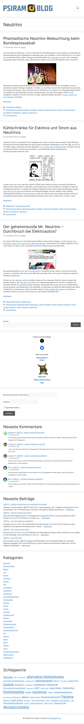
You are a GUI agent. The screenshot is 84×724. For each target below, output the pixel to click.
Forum (42, 360)
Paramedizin (7, 621)
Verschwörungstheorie (11, 652)
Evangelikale (29, 685)
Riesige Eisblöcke (9, 287)
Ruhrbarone (27, 700)
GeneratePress (55, 718)
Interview (6, 612)
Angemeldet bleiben (12, 408)
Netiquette (42, 376)
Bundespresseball (23, 110)
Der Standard (63, 681)
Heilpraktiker (68, 688)
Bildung (6, 569)
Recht (5, 642)
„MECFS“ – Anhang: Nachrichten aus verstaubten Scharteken (25, 504)
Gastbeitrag (7, 588)
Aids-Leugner (22, 677)
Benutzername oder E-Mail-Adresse (16, 395)
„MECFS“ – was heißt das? (12, 538)
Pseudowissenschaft (22, 206)
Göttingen (33, 110)
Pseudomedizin (8, 627)
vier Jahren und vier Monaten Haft (54, 147)
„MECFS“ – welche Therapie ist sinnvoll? (30, 432)
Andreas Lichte (30, 681)
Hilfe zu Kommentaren (42, 380)
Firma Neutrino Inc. (34, 271)
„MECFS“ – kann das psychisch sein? (16, 529)
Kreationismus (16, 697)
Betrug (19, 209)
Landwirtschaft (8, 615)
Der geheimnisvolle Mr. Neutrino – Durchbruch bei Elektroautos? (33, 228)
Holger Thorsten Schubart (47, 110)
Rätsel (5, 639)
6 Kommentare (11, 310)
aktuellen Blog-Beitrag (57, 289)
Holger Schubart (45, 304)
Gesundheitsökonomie (11, 597)
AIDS (15, 677)
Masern (25, 697)
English (5, 575)
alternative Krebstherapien (14, 681)
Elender (11, 432)
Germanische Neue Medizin (14, 688)
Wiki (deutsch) (42, 358)
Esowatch (19, 685)
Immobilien (7, 113)
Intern (50, 692)
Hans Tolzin (44, 688)
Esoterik (6, 581)
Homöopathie (8, 600)
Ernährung (7, 578)
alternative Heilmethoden (45, 677)
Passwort (6, 402)
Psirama (6, 636)
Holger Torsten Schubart (66, 110)
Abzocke (8, 677)
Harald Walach (55, 688)
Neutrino (25, 113)
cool (4, 572)
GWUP (37, 688)
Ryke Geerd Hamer (38, 700)
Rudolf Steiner (17, 700)
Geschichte (7, 591)
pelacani (11, 444)
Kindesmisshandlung (63, 692)
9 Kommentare (11, 214)
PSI (4, 633)
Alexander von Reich (58, 57)
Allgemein (6, 563)
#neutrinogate (11, 110)
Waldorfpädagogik (37, 703)
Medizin (6, 618)
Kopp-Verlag (7, 697)
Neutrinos (23, 211)
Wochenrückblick (16, 707)
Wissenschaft (26, 302)
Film (4, 584)
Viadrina (27, 703)
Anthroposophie (9, 566)
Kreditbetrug (16, 113)
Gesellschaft (10, 107)
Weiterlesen (7, 101)
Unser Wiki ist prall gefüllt (12, 191)
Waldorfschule (8, 655)
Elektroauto (34, 304)
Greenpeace (29, 688)
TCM (72, 700)
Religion (6, 645)
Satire (5, 649)
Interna (5, 609)
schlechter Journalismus (60, 700)
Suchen (6, 321)
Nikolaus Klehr (35, 697)
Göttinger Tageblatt (51, 209)
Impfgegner (39, 692)
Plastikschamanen (9, 624)
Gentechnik (52, 684)
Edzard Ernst (73, 681)
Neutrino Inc (33, 113)
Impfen (5, 606)
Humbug (18, 107)
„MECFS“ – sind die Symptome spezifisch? (32, 456)
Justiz (19, 307)
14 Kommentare (11, 115)
